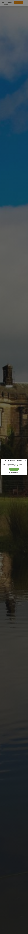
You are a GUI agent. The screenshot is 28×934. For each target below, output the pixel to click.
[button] (14, 473)
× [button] (25, 460)
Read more (19, 466)
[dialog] (14, 467)
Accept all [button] (14, 469)
